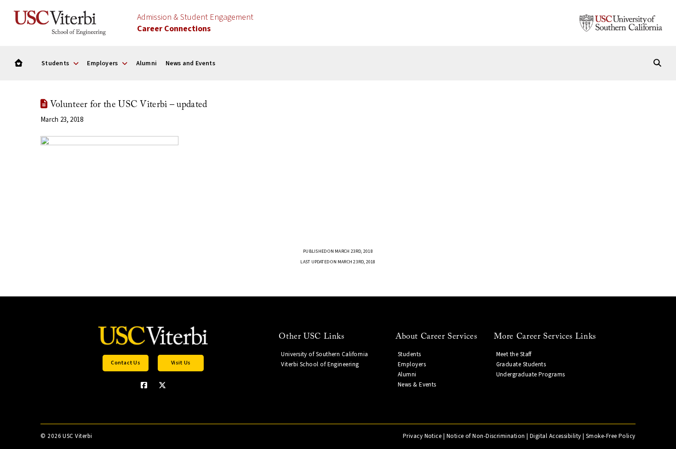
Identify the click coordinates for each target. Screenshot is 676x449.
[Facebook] (144, 385)
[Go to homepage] (18, 63)
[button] (126, 363)
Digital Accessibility (555, 436)
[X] (162, 385)
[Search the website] (657, 63)
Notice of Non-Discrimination (486, 436)
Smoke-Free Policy (611, 436)
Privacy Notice (422, 436)
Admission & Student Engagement (195, 22)
